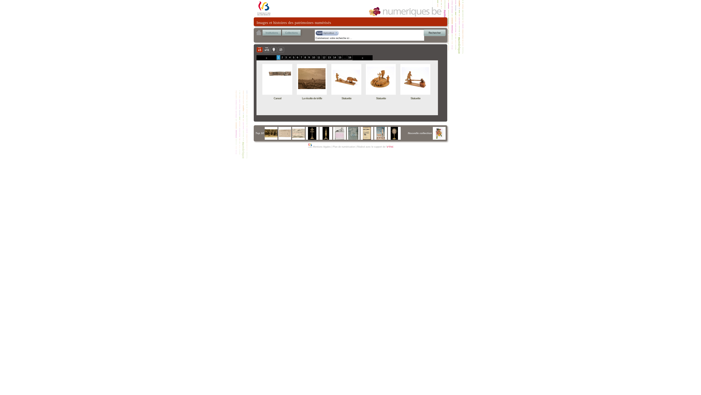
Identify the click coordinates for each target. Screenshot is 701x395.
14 (334, 57)
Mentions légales (322, 146)
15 (339, 57)
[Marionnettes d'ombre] (439, 133)
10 (313, 57)
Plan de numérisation (344, 146)
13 (329, 57)
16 (349, 57)
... (345, 57)
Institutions (272, 32)
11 (318, 57)
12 (324, 57)
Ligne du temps (281, 49)
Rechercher (435, 32)
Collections (291, 32)
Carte (274, 49)
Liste (267, 49)
